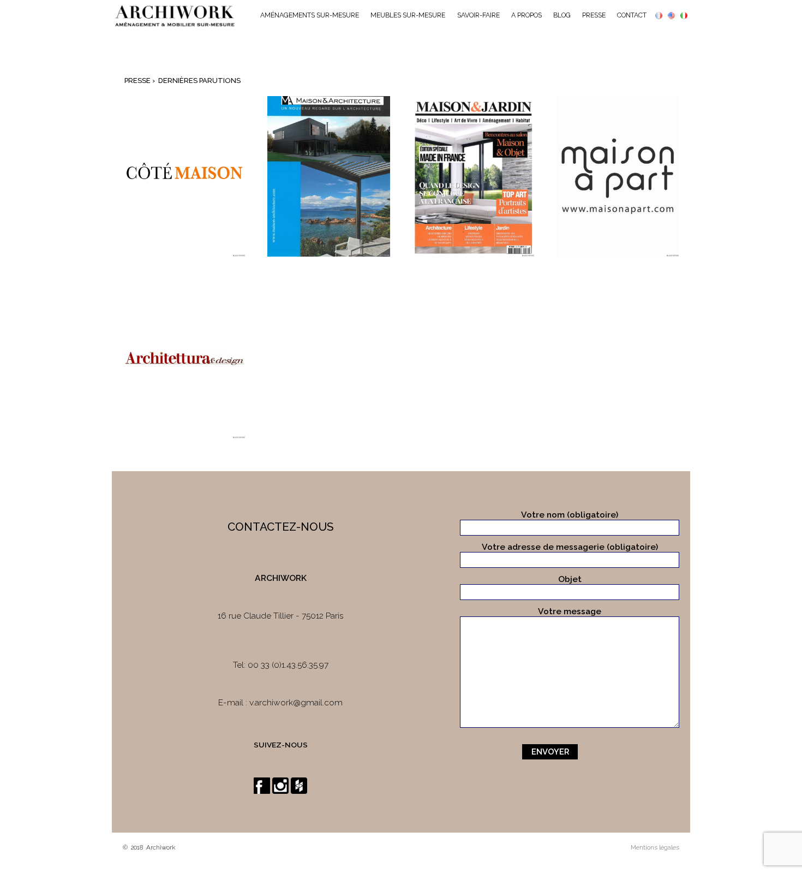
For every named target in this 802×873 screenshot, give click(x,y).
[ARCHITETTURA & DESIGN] (184, 358)
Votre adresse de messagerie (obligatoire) (570, 547)
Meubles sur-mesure (407, 15)
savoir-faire (478, 15)
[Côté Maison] (184, 176)
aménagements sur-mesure (309, 15)
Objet (570, 579)
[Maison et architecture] (328, 176)
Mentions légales (655, 847)
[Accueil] (174, 16)
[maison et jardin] (473, 176)
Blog (562, 15)
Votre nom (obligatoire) (569, 514)
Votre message (569, 611)
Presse (594, 15)
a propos (526, 15)
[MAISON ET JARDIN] (617, 176)
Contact (632, 15)
